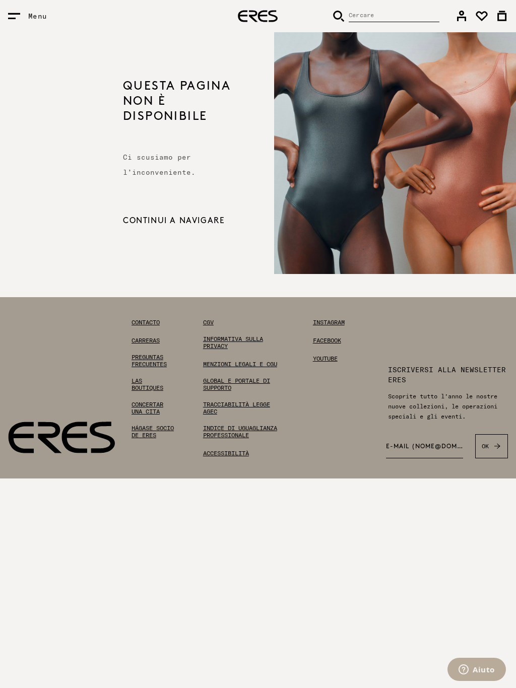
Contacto (146, 322)
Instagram (329, 322)
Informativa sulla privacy (233, 342)
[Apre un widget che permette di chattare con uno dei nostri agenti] (476, 670)
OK (485, 446)
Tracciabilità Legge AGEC (236, 408)
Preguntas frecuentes (149, 361)
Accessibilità (226, 453)
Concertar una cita (147, 408)
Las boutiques (147, 384)
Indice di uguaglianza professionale (240, 432)
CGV (208, 322)
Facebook (327, 340)
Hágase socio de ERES (153, 432)
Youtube (325, 358)
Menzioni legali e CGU (240, 364)
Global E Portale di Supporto (236, 384)
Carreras (146, 340)
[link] (462, 16)
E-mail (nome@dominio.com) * (424, 447)
